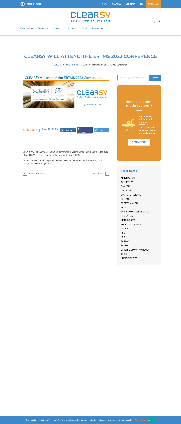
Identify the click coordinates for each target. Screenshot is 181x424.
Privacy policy (140, 420)
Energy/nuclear (130, 203)
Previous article (36, 173)
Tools (84, 28)
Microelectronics (131, 224)
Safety (124, 245)
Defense (125, 199)
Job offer (130, 4)
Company (126, 186)
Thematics (43, 28)
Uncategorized (129, 258)
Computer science (131, 195)
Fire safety (127, 216)
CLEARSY (116, 4)
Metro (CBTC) (128, 220)
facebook (81, 132)
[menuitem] (158, 21)
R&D (141, 4)
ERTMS (124, 207)
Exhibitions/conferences (135, 211)
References (97, 28)
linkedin (69, 130)
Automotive (127, 182)
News (104, 4)
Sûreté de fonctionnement (136, 250)
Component (127, 190)
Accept (151, 420)
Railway (125, 241)
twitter (102, 130)
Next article (98, 173)
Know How (25, 28)
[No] (177, 420)
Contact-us (153, 4)
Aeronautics (128, 178)
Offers (56, 28)
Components (70, 28)
